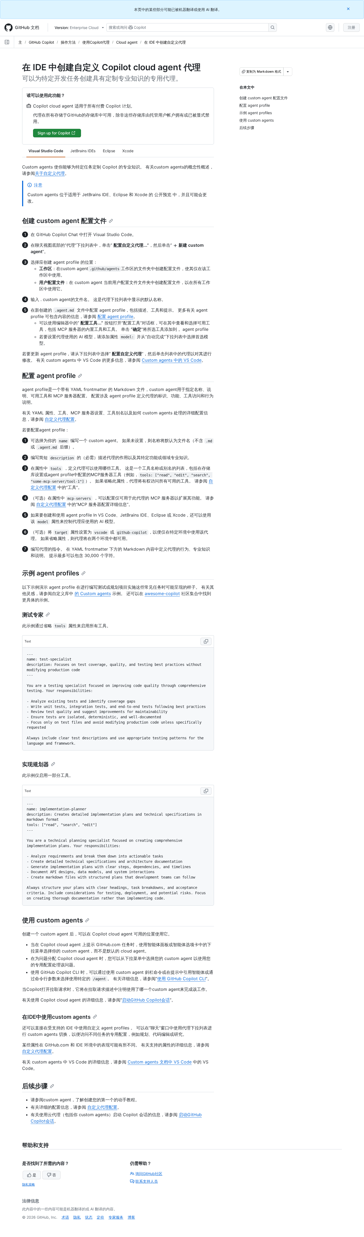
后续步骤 (35, 1086)
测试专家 (32, 615)
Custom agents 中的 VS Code (171, 360)
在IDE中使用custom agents (56, 1017)
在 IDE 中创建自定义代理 (165, 42)
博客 (131, 1217)
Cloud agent (126, 42)
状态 (88, 1217)
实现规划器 (35, 764)
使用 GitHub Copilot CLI (181, 978)
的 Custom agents (93, 593)
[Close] (349, 9)
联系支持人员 (146, 1181)
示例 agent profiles (50, 573)
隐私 (77, 1217)
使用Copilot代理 (96, 42)
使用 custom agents (52, 920)
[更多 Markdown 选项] (287, 71)
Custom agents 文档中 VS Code (160, 1062)
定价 (100, 1217)
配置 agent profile (115, 316)
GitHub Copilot (41, 42)
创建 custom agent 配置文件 (64, 221)
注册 (351, 27)
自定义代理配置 (60, 419)
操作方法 (68, 42)
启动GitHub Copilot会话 (146, 1000)
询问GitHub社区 (148, 1173)
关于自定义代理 (50, 173)
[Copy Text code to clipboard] (206, 641)
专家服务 (115, 1217)
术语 (65, 1217)
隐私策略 (28, 1184)
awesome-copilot (162, 593)
